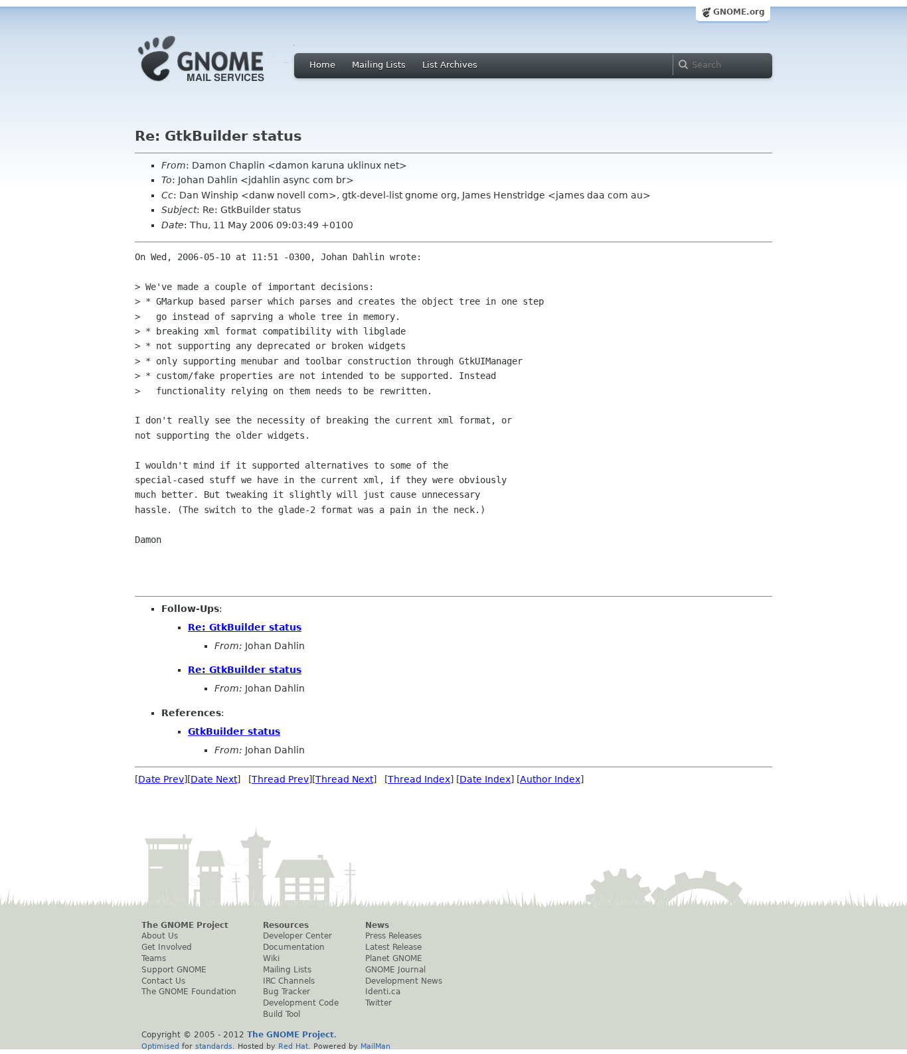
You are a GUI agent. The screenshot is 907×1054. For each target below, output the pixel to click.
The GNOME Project (184, 925)
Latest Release (393, 947)
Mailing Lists (379, 65)
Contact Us (163, 981)
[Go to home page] (221, 85)
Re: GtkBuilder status (244, 627)
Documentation (294, 947)
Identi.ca (382, 991)
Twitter (378, 1003)
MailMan (375, 1046)
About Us (159, 936)
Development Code (301, 1003)
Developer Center (297, 936)
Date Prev (161, 779)
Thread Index (419, 779)
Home (322, 65)
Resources (286, 925)
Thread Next (344, 779)
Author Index (550, 779)
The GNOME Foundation (188, 991)
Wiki (271, 958)
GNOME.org (739, 12)
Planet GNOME (393, 958)
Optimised (160, 1046)
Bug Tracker (286, 991)
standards (213, 1046)
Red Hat (293, 1046)
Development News (403, 981)
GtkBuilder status (234, 731)
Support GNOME (173, 969)
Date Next (214, 779)
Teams (153, 958)
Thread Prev (280, 779)
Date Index (485, 779)
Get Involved (166, 947)
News (377, 925)
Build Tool (281, 1014)
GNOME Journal (395, 969)
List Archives (449, 65)
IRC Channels (289, 981)
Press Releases (393, 936)
